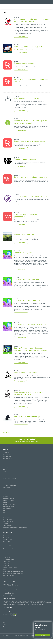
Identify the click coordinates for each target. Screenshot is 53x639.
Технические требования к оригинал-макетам (15, 527)
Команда (5, 469)
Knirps (6, 557)
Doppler (7, 553)
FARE (6, 555)
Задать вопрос (6, 541)
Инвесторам (6, 465)
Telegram (6, 622)
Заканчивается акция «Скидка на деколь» (31, 177)
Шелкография (6, 487)
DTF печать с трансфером (9, 513)
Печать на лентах (7, 519)
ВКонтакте (7, 624)
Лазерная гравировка (8, 500)
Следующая (6, 432)
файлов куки (38, 632)
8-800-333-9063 (28, 439)
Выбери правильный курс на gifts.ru (28, 373)
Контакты (5, 471)
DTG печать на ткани (8, 510)
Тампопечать (6, 494)
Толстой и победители (23, 253)
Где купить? (6, 537)
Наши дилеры (6, 454)
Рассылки (5, 463)
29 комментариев (22, 52)
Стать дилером (7, 456)
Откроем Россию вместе (24, 235)
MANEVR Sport (8, 559)
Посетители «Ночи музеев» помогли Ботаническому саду (28, 393)
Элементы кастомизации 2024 (13, 573)
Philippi (6, 561)
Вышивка (5, 492)
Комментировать (22, 36)
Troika (6, 565)
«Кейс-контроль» (9, 575)
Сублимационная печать (9, 504)
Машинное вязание (8, 525)
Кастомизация (6, 517)
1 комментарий (21, 166)
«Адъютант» (8, 548)
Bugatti (7, 550)
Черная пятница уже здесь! (25, 159)
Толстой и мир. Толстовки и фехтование (30, 324)
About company (9, 478)
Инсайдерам (6, 467)
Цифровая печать (7, 508)
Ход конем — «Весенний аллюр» (27, 417)
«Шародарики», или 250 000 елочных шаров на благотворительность (32, 20)
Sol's (6, 563)
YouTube (6, 627)
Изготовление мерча (8, 521)
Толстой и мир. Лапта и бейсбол (27, 300)
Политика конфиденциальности (20, 637)
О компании (6, 452)
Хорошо (43, 635)
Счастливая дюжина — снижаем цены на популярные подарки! (30, 122)
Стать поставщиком (8, 458)
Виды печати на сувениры (9, 485)
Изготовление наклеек (8, 506)
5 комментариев (22, 148)
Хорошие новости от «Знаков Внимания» (30, 196)
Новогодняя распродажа (24, 63)
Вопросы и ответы (7, 539)
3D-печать (5, 523)
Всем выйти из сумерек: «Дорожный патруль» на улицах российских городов (30, 349)
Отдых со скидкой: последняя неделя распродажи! (29, 216)
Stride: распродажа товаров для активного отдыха (31, 81)
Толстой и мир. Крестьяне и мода (27, 279)
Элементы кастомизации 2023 (13, 571)
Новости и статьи (7, 460)
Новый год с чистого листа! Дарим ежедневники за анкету (28, 48)
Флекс (4, 489)
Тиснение (5, 502)
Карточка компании (8, 607)
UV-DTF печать (6, 515)
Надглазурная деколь (8, 498)
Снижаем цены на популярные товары (29, 141)
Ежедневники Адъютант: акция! (26, 98)
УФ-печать (5, 496)
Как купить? (6, 535)
